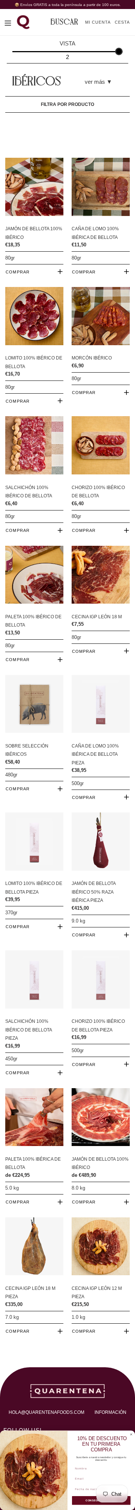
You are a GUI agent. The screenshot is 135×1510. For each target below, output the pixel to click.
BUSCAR (64, 22)
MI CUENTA (100, 22)
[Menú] (8, 22)
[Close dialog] (131, 1434)
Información (110, 1412)
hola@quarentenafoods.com (46, 1412)
